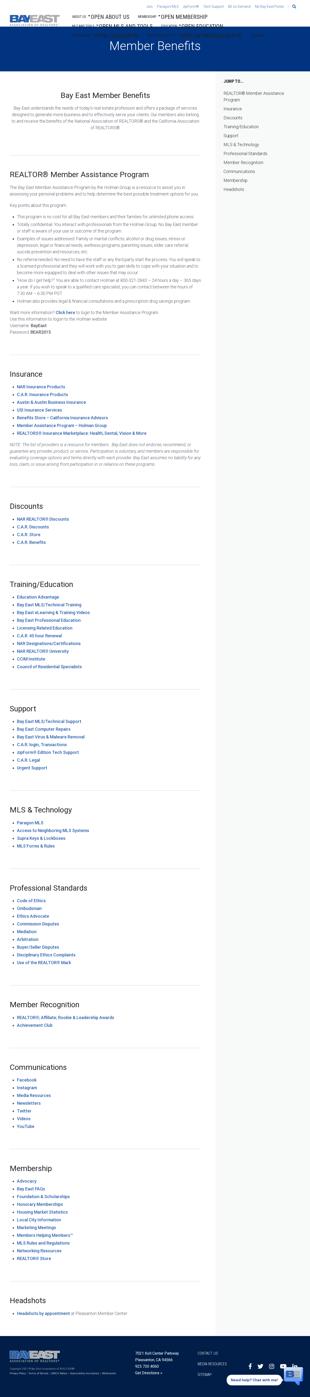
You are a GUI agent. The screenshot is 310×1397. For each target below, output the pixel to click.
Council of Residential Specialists (49, 666)
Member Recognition (243, 162)
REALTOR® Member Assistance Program (254, 96)
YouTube (25, 1126)
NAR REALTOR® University (43, 651)
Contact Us (208, 1353)
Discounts (233, 117)
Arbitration (28, 939)
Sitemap (205, 1374)
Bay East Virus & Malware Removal (51, 736)
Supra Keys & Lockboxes (41, 838)
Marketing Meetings (36, 1227)
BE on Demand (239, 6)
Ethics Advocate (33, 916)
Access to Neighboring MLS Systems (53, 830)
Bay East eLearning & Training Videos (53, 612)
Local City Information (39, 1219)
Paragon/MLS (168, 6)
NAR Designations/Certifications (49, 643)
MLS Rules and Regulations (43, 1243)
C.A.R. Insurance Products (42, 394)
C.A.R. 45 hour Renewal (39, 635)
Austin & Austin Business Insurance (51, 402)
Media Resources (34, 1095)
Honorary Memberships (40, 1204)
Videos (24, 1118)
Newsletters (29, 1103)
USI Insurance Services (39, 410)
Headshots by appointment (43, 1313)
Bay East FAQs (31, 1188)
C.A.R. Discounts (33, 526)
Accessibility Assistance (84, 1373)
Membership (236, 180)
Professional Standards (245, 153)
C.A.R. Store (28, 534)
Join (149, 6)
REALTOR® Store (34, 1258)
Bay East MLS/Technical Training (49, 604)
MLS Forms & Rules (36, 846)
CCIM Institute (31, 658)
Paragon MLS (30, 822)
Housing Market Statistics (42, 1212)
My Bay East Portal (269, 6)
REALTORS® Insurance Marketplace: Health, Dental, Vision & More (82, 433)
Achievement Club (35, 1025)
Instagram (27, 1087)
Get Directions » (148, 1373)
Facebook (27, 1079)
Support (231, 135)
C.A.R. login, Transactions (42, 744)
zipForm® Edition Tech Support (48, 752)
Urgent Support (32, 767)
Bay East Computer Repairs (43, 729)
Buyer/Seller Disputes (38, 947)
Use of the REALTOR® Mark (44, 962)
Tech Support (213, 6)
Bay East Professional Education (49, 620)
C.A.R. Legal (28, 760)
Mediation (27, 931)
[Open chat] (293, 1378)
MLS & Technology (241, 144)
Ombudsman (29, 908)
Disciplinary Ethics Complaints (46, 954)
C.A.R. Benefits (31, 542)
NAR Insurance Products (41, 386)
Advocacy (27, 1181)
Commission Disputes (38, 923)
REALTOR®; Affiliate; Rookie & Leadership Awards (65, 1017)
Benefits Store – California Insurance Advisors (62, 417)
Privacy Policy (18, 1373)
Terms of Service (38, 1373)
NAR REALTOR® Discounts (43, 519)
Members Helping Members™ (45, 1235)
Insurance (233, 108)
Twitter (24, 1110)
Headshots (234, 189)
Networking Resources (39, 1250)
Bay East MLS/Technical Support (49, 721)
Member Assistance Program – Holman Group (62, 425)
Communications (239, 171)
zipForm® (191, 6)
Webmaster (109, 1373)
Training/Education (241, 126)
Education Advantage (38, 597)
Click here (65, 312)
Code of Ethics (31, 900)
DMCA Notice (59, 1373)
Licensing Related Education (44, 628)
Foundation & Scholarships (43, 1196)
